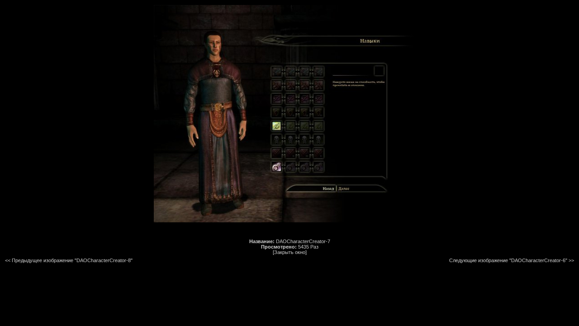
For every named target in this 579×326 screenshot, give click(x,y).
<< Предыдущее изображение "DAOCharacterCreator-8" (69, 260)
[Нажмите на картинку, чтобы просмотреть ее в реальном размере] (289, 220)
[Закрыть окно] (290, 252)
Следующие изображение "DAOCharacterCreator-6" (508, 260)
